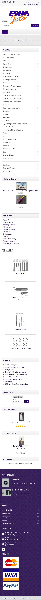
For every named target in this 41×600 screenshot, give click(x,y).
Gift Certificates (9, 155)
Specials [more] (10, 433)
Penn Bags (7, 142)
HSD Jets (6, 61)
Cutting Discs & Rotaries (20, 349)
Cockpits (6, 111)
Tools (5, 133)
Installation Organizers (11, 76)
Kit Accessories (8, 58)
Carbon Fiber (7, 67)
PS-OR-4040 (16, 479)
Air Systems (7, 70)
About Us (6, 220)
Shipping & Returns (9, 225)
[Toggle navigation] (5, 32)
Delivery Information (8, 523)
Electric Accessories (10, 89)
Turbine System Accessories (12, 98)
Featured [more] (10, 179)
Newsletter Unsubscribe (11, 243)
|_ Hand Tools (8, 120)
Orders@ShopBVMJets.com (13, 540)
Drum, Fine (8, 382)
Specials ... (6, 165)
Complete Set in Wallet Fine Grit (16, 374)
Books (5, 152)
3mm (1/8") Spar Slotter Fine (14, 377)
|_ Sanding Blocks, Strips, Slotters (15, 124)
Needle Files (20, 329)
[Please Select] (18, 397)
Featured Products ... (10, 168)
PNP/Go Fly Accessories (11, 54)
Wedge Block (9, 370)
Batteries (6, 92)
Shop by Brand (8, 222)
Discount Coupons (9, 241)
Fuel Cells (6, 105)
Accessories (7, 73)
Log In (31, 4)
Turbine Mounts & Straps (12, 95)
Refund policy (6, 517)
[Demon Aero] (18, 401)
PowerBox (7, 64)
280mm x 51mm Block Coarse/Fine (16, 384)
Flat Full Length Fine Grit (13, 365)
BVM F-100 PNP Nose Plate (20, 490)
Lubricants (7, 114)
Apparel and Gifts (9, 149)
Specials (6, 146)
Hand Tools (20, 273)
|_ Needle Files (8, 127)
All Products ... (8, 171)
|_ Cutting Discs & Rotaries (13, 130)
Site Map (6, 236)
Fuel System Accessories (11, 108)
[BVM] (18, 399)
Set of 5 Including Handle (14, 379)
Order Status (7, 234)
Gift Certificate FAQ (9, 239)
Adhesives (6, 83)
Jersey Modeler (8, 158)
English (27, 2)
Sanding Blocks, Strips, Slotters (20, 298)
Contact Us (7, 232)
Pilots (5, 136)
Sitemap (4, 520)
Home (25, 4)
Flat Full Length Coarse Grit (14, 367)
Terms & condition (7, 510)
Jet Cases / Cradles (10, 139)
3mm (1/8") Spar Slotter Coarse (15, 372)
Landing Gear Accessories (12, 102)
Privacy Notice (7, 227)
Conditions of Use (9, 229)
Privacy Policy (6, 513)
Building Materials (9, 80)
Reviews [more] (9, 409)
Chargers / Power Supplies (12, 86)
